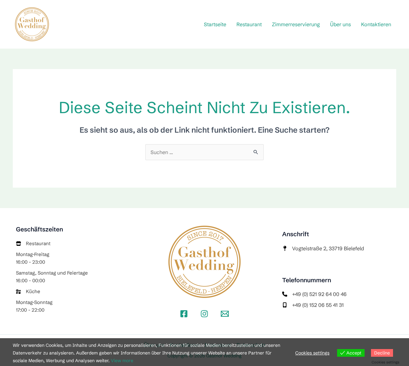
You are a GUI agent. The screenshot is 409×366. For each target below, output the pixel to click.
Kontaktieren (376, 24)
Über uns (340, 24)
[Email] (225, 314)
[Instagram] (204, 314)
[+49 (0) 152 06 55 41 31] (313, 305)
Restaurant (249, 24)
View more (122, 360)
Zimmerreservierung (296, 24)
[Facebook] (184, 314)
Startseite (215, 24)
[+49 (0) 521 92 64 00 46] (314, 294)
